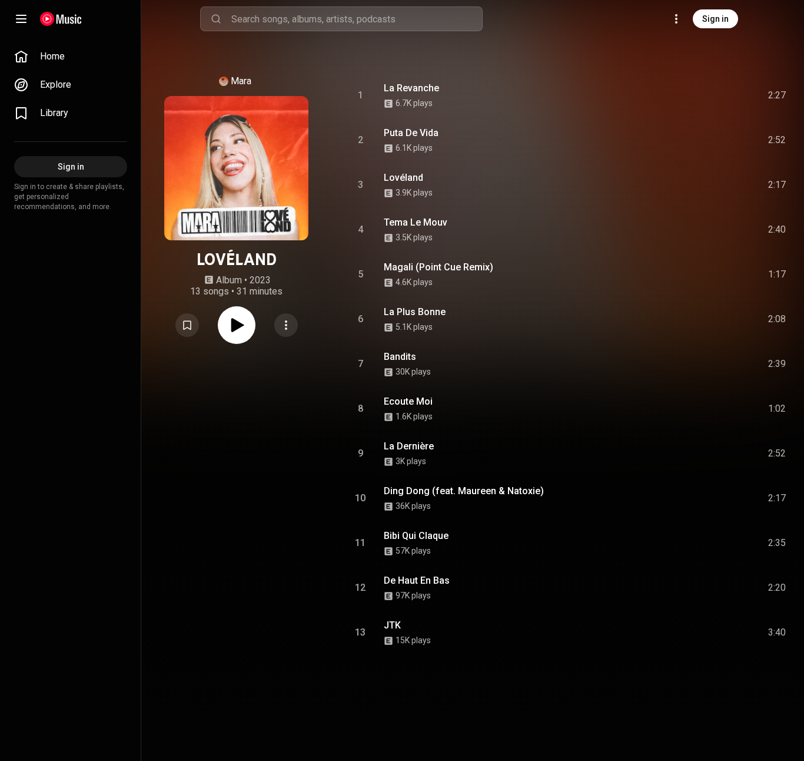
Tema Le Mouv (415, 222)
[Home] (61, 19)
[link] (71, 56)
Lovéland (403, 177)
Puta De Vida (411, 132)
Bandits (400, 356)
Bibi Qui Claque (416, 535)
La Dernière (409, 446)
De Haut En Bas (417, 580)
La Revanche (411, 88)
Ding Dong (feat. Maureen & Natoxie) (464, 491)
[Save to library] (187, 325)
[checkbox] (777, 95)
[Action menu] (286, 325)
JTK (392, 625)
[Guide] (21, 19)
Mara (241, 81)
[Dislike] (710, 95)
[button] (187, 325)
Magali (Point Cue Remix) (438, 267)
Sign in (715, 19)
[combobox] (356, 19)
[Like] (688, 95)
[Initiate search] (216, 18)
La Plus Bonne (415, 311)
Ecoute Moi (408, 401)
